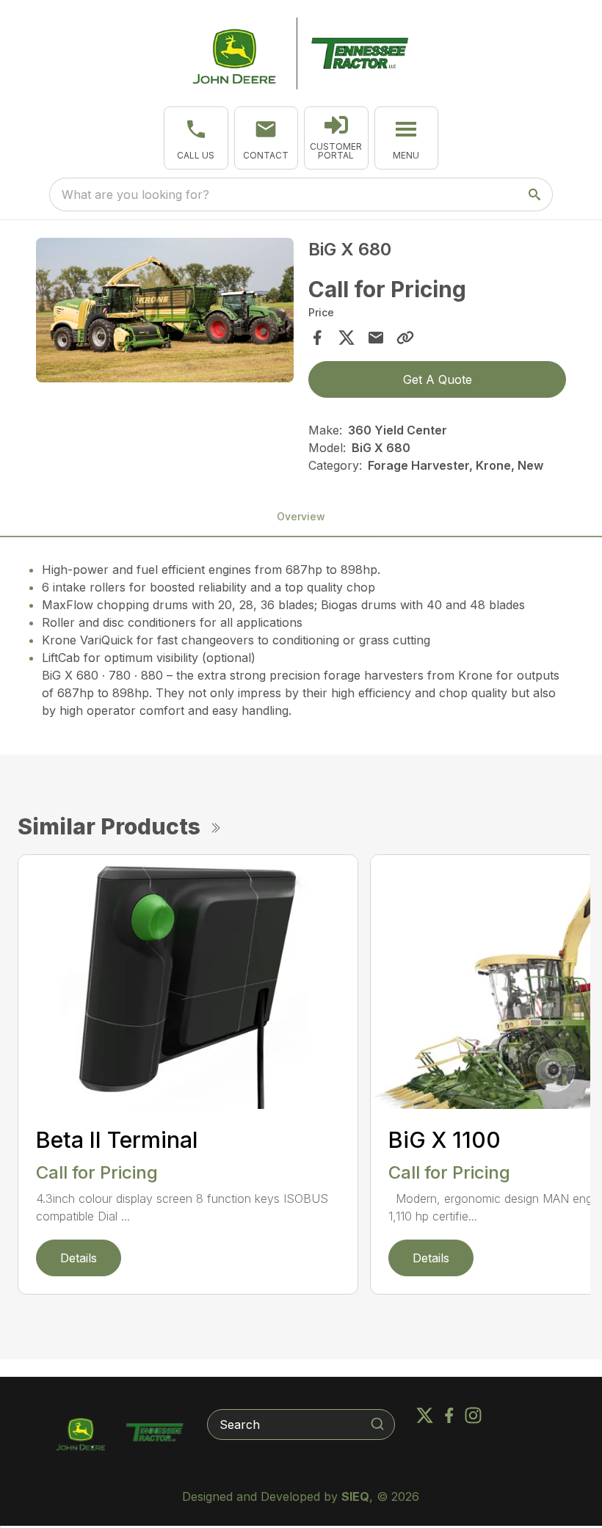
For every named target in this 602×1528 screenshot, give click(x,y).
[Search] (377, 1423)
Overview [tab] (301, 516)
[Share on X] (346, 337)
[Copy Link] (405, 337)
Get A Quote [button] (437, 379)
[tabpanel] (165, 313)
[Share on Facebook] (317, 337)
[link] (336, 138)
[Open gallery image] (165, 310)
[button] (196, 138)
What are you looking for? (135, 194)
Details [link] (78, 1258)
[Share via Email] (376, 337)
